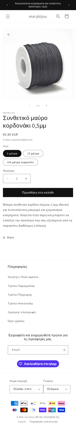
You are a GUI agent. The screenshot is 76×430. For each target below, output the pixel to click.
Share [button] (10, 237)
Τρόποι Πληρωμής (20, 294)
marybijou (30, 417)
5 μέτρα (12, 153)
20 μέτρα (33, 153)
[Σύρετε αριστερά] (29, 105)
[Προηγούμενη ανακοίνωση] (7, 5)
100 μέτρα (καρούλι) (20, 162)
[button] (8, 16)
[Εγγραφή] (63, 349)
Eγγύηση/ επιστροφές (22, 312)
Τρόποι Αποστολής (20, 303)
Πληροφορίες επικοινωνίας (44, 421)
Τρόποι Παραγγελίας (21, 286)
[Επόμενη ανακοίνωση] (69, 5)
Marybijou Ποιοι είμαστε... (24, 277)
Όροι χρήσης (16, 321)
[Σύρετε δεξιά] (46, 105)
